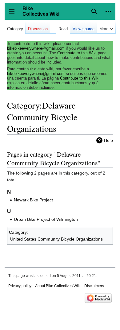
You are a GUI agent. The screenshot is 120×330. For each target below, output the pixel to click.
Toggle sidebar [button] (14, 14)
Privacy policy (19, 286)
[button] (108, 11)
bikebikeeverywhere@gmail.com (36, 48)
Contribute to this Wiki (77, 53)
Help (108, 140)
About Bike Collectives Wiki (58, 286)
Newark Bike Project (33, 199)
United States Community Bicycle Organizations (56, 239)
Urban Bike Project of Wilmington (46, 219)
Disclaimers (94, 286)
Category (18, 232)
